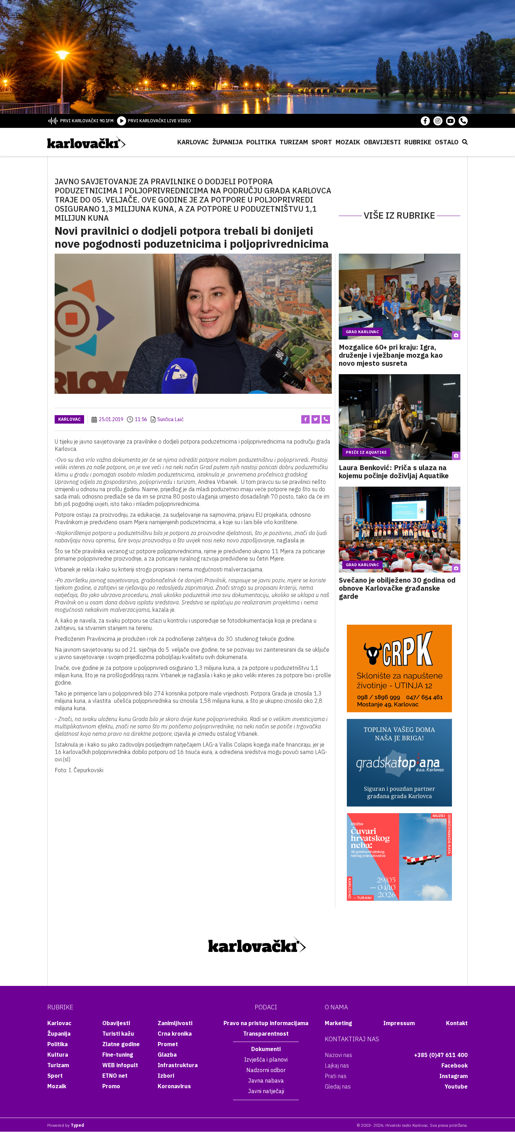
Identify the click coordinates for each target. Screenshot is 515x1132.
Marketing (338, 1023)
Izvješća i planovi (266, 1059)
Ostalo (447, 142)
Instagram (453, 1075)
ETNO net (115, 1075)
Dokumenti (266, 1048)
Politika (261, 142)
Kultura (57, 1054)
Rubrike (417, 142)
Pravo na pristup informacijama (266, 1023)
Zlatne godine (121, 1044)
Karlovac (193, 142)
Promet (168, 1044)
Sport (321, 142)
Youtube (456, 1086)
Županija (227, 142)
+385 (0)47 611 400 (441, 1054)
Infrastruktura (178, 1065)
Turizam (294, 142)
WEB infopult (120, 1065)
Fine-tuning (117, 1054)
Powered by (65, 1125)
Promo (111, 1086)
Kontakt (457, 1023)
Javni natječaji (266, 1091)
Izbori (166, 1075)
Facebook (454, 1065)
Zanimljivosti (175, 1023)
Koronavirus (174, 1086)
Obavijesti (382, 142)
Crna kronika (175, 1033)
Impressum (399, 1023)
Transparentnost (266, 1033)
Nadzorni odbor (266, 1069)
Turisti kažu (118, 1033)
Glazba (167, 1054)
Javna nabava (266, 1080)
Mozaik (348, 142)
